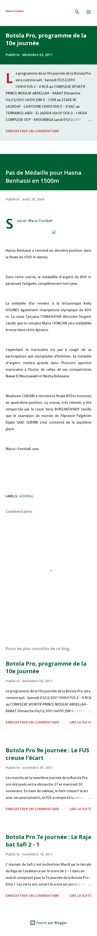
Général (26, 496)
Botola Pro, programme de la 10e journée (46, 39)
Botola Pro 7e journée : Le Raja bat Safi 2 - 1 (48, 840)
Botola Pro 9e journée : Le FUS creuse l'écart (47, 754)
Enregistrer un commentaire (32, 131)
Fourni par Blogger (51, 922)
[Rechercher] (77, 12)
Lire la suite (80, 722)
